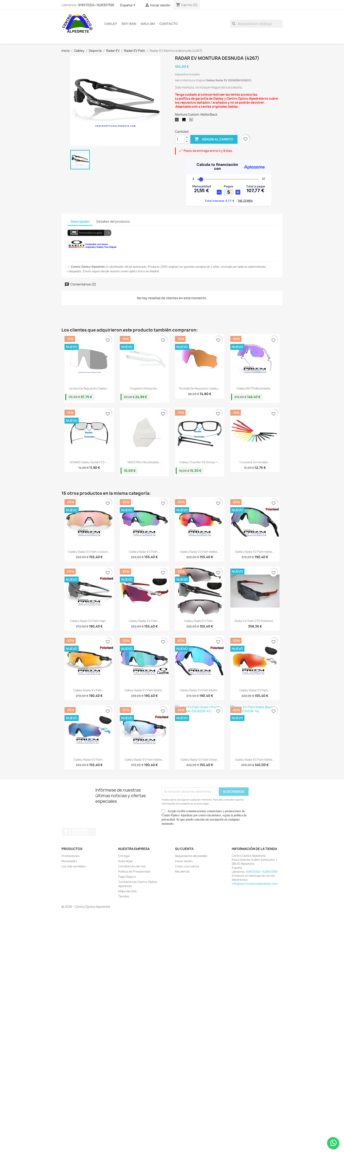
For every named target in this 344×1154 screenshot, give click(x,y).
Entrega (123, 856)
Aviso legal (125, 861)
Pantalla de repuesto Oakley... (199, 388)
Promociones (71, 856)
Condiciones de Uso (132, 866)
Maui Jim (148, 24)
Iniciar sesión (184, 861)
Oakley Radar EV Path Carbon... (89, 552)
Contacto (168, 24)
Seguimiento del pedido (191, 856)
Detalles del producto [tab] (113, 221)
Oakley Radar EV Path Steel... (199, 759)
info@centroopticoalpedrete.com (255, 883)
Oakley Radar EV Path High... (89, 621)
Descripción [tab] (80, 221)
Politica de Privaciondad (134, 871)
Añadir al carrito (213, 139)
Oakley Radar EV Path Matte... (200, 552)
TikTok (92, 832)
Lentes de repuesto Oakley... (89, 388)
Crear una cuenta (187, 866)
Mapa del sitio (127, 891)
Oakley (110, 24)
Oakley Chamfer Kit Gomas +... (199, 462)
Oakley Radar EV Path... (144, 552)
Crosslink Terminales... (254, 462)
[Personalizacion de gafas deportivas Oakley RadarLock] (89, 232)
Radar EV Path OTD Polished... (255, 621)
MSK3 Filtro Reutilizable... (144, 462)
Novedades (69, 861)
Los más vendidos (74, 866)
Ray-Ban (129, 24)
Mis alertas (182, 871)
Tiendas (123, 896)
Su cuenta (184, 849)
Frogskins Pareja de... (144, 388)
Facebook (66, 832)
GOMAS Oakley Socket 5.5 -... (89, 462)
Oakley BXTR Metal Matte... (255, 388)
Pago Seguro (127, 877)
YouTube (75, 832)
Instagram (83, 832)
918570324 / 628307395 (96, 5)
